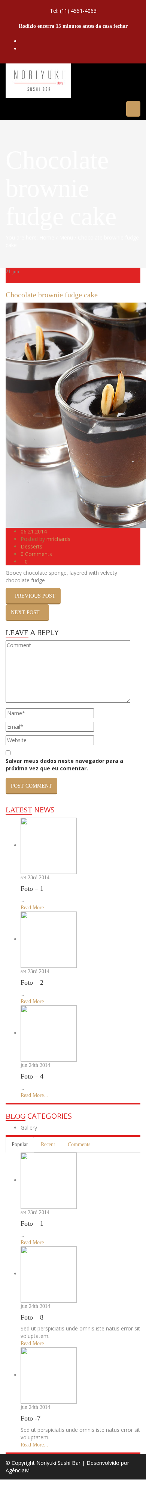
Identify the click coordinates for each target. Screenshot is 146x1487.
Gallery (29, 1127)
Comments (79, 1144)
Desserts (31, 546)
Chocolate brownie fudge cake (52, 295)
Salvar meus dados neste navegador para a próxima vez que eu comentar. (64, 764)
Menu (66, 237)
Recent (48, 1144)
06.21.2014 (34, 531)
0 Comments (36, 553)
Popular (20, 1144)
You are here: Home (30, 237)
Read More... (34, 907)
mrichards (58, 538)
